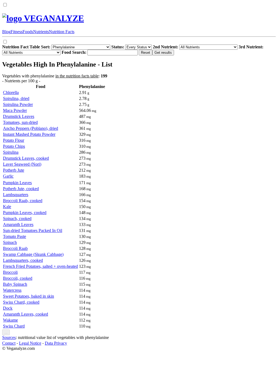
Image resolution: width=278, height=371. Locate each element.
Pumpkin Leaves (17, 182)
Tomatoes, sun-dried (20, 122)
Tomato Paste (14, 236)
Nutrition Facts (61, 31)
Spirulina (10, 152)
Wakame (10, 320)
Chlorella (11, 92)
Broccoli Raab (15, 248)
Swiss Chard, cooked (21, 302)
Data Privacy (56, 343)
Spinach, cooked (17, 218)
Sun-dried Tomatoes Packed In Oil (32, 230)
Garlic (8, 176)
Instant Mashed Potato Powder (29, 134)
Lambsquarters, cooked (23, 260)
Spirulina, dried (16, 98)
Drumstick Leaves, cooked (26, 158)
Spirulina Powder (18, 104)
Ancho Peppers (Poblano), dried (30, 128)
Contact (8, 343)
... (6, 332)
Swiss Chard (14, 326)
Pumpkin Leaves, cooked (24, 212)
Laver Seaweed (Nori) (22, 164)
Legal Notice (30, 343)
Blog (6, 31)
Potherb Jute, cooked (21, 188)
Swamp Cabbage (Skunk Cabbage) (33, 254)
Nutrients (41, 31)
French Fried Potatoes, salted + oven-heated (40, 266)
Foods (28, 31)
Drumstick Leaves (18, 116)
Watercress (12, 290)
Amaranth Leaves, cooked (25, 314)
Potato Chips (14, 146)
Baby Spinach (15, 284)
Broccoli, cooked (17, 278)
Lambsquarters (15, 194)
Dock (7, 308)
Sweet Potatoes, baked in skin (28, 296)
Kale (7, 206)
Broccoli (10, 272)
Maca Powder (15, 110)
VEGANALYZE (53, 18)
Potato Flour (13, 140)
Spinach (10, 242)
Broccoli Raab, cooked (22, 200)
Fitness (17, 31)
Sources (9, 337)
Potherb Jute (13, 170)
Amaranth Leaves (18, 224)
